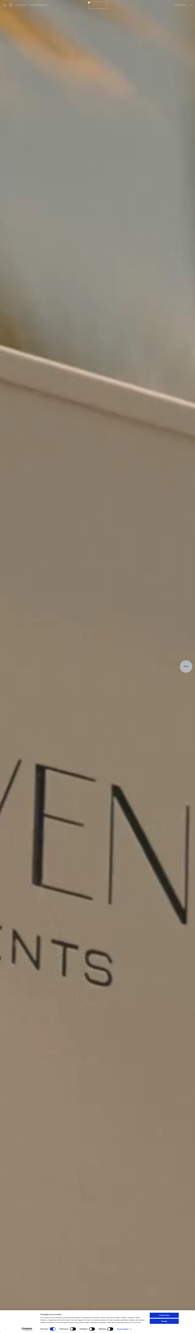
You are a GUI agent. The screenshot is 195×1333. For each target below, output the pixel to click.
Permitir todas (164, 1315)
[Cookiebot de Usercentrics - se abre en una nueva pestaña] (27, 1329)
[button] (11, 5)
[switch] (73, 1329)
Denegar (164, 1321)
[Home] (4, 5)
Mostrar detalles (123, 1329)
